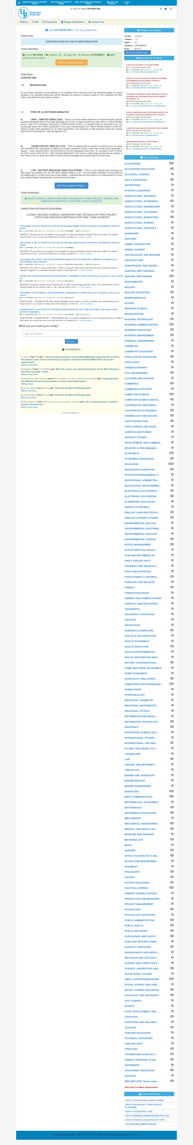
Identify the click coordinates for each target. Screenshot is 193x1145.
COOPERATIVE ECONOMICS (141, 410)
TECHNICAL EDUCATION (139, 1038)
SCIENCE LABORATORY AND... (142, 968)
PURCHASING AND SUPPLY (140, 936)
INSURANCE (132, 727)
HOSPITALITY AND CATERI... (141, 678)
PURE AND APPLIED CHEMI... (141, 941)
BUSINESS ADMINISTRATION (141, 324)
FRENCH (129, 587)
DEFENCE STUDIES (136, 437)
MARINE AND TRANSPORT (140, 775)
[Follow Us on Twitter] (165, 8)
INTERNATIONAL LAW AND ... (141, 743)
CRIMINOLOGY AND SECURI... (142, 415)
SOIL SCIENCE (133, 1000)
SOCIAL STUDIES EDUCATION (142, 990)
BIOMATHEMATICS (135, 297)
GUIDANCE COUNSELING (139, 630)
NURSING (130, 850)
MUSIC (128, 845)
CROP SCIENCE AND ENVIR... (141, 426)
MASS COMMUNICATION (138, 796)
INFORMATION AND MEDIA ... (141, 716)
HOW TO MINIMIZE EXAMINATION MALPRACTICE (147, 1115)
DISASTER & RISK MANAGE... (141, 448)
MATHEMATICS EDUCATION (140, 813)
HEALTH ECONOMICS (137, 641)
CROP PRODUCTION (136, 421)
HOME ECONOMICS (136, 673)
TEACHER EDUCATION (137, 1033)
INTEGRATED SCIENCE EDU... (142, 732)
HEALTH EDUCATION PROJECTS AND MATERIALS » (149, 122)
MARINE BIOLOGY (135, 780)
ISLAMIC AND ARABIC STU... (141, 748)
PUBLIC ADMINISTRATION (139, 920)
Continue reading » (86, 237)
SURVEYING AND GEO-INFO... (142, 1022)
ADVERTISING (133, 185)
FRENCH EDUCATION (137, 593)
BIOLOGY (130, 287)
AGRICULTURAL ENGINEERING (142, 206)
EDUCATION (131, 464)
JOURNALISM (132, 754)
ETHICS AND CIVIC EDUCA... (141, 550)
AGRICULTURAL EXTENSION (141, 212)
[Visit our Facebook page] (161, 8)
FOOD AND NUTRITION (138, 571)
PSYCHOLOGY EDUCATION (140, 915)
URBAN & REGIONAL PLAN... (141, 1059)
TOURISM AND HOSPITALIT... (141, 1054)
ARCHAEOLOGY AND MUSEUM (142, 255)
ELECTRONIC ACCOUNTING (141, 496)
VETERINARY (132, 1065)
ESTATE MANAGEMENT (138, 544)
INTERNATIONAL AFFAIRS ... (141, 738)
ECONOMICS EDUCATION (139, 458)
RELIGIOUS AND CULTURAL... (142, 957)
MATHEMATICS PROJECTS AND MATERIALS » (147, 149)
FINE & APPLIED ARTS (137, 560)
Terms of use (135, 1134)
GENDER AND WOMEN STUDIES (143, 598)
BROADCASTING (134, 314)
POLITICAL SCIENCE (136, 888)
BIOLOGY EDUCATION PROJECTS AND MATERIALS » (150, 106)
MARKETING (132, 791)
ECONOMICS (132, 453)
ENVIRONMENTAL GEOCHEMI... (142, 528)
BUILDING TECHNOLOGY (139, 319)
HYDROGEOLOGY (135, 695)
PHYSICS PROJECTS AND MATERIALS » (146, 72)
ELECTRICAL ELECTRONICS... (142, 491)
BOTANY (129, 303)
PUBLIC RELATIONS (136, 931)
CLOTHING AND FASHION (139, 378)
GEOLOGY (130, 619)
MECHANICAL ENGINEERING (141, 823)
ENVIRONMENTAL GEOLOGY (141, 534)
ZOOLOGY (130, 1076)
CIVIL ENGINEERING (136, 373)
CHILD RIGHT (132, 362)
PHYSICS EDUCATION (137, 882)
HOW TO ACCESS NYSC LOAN (138, 1111)
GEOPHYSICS (132, 625)
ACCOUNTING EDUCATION (140, 169)
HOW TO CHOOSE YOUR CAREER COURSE (144, 1100)
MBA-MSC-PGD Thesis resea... (142, 1081)
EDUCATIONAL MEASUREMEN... (143, 485)
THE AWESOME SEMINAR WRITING (141, 1124)
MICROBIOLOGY (134, 839)
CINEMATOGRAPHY (136, 367)
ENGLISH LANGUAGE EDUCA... (142, 512)
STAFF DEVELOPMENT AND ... (142, 1011)
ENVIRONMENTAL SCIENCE (140, 539)
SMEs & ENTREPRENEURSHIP (142, 979)
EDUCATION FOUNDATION (140, 469)
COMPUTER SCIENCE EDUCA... (142, 399)
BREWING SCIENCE (136, 308)
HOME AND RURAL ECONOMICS (143, 668)
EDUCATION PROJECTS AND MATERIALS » (147, 88)
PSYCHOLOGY (133, 909)
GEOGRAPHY (132, 609)
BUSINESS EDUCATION (138, 330)
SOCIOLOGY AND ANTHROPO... (143, 995)
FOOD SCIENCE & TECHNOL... (142, 577)
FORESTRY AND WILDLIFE (140, 582)
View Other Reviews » (71, 412)
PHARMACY (131, 866)
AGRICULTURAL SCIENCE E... (141, 228)
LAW (127, 759)
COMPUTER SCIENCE (137, 394)
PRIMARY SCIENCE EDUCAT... (142, 893)
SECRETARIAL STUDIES (138, 974)
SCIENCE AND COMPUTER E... (142, 963)
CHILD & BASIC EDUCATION (141, 357)
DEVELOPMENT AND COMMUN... (143, 442)
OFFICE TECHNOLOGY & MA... (142, 855)
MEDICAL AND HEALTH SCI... (141, 829)
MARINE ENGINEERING (138, 786)
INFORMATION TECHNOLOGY (141, 721)
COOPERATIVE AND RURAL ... (142, 405)
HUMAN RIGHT (133, 689)
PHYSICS (130, 877)
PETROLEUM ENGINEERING (141, 861)
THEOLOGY (131, 1049)
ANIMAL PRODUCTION (137, 244)
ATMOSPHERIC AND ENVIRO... (142, 265)
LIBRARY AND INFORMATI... (140, 764)
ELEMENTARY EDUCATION (140, 501)
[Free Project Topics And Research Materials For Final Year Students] (19, 3)
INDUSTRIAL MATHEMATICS (141, 705)
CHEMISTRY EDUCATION (139, 351)
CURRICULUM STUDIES (138, 432)
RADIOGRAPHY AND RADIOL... (142, 952)
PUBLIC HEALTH (134, 925)
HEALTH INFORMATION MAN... (142, 657)
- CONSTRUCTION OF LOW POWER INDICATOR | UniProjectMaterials (94, 1134)
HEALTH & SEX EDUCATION (140, 635)
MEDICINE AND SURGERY (139, 834)
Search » (72, 341)
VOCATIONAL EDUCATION (139, 1070)
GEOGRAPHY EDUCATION (139, 614)
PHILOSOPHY (132, 872)
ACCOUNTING (132, 163)
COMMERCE (132, 383)
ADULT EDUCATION (136, 180)
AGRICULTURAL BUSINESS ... (141, 196)
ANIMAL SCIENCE (135, 249)
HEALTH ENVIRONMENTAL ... (141, 652)
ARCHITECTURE (134, 260)
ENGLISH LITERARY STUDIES (141, 518)
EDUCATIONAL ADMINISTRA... (142, 480)
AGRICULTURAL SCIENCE (139, 222)
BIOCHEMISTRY (134, 281)
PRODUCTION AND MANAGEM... (143, 898)
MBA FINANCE (133, 818)
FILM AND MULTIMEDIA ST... (141, 555)
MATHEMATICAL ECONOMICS (141, 802)
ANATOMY (130, 238)
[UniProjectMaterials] (43, 13)
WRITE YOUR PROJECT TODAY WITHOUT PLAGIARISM (143, 1105)
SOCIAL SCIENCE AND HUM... (141, 984)
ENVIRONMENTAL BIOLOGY (140, 523)
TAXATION (130, 1027)
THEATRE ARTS (134, 1043)
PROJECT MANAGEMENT (139, 904)
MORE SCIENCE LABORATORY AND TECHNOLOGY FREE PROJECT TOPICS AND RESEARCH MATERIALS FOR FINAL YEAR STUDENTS (73, 200)
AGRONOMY (132, 233)
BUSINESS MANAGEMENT (139, 335)
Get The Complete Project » (71, 185)
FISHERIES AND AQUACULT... (141, 566)
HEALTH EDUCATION (136, 646)
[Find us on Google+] (171, 8)
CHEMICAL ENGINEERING (139, 340)
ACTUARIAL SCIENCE (137, 174)
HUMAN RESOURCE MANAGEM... (143, 684)
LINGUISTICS (132, 770)
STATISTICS (131, 1016)
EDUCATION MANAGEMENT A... (142, 475)
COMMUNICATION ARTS (138, 389)
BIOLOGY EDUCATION (137, 292)
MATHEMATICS (133, 807)
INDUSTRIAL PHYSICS (137, 711)
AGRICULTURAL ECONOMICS (141, 201)
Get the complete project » (71, 62)
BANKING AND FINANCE (138, 276)
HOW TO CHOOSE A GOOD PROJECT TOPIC (145, 1120)
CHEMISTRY (131, 346)
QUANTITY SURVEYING (138, 947)
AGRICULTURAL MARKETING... (142, 217)
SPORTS (129, 1006)
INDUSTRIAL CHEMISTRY (139, 700)
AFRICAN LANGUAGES (138, 190)
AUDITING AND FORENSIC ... (141, 271)
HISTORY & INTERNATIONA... (141, 662)
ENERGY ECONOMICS (137, 507)
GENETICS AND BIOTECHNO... (142, 603)
